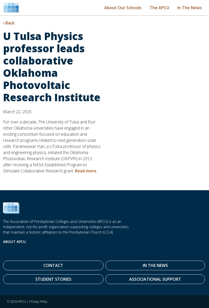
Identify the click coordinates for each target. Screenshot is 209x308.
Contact (53, 265)
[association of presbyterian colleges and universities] (11, 7)
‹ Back (9, 23)
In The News (189, 7)
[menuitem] (123, 7)
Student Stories (53, 279)
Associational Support (155, 279)
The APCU (159, 7)
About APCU (14, 241)
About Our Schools (122, 7)
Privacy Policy (38, 301)
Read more (85, 171)
